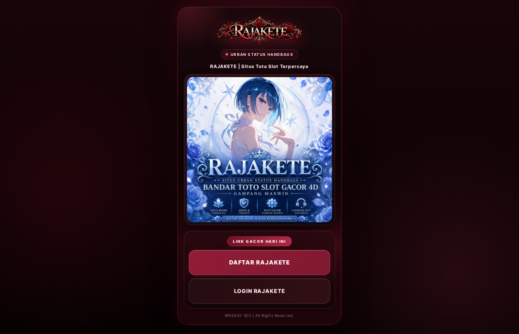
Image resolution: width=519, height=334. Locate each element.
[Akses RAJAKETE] (259, 30)
